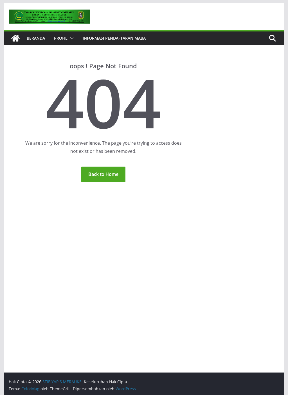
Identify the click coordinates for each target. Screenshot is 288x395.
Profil (61, 38)
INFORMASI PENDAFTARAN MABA (114, 38)
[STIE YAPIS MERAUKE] (15, 38)
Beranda (36, 38)
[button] (71, 38)
